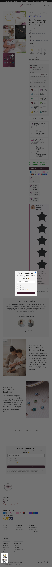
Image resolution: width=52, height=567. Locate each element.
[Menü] (7, 553)
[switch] (4, 562)
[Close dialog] (35, 272)
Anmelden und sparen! (26, 293)
